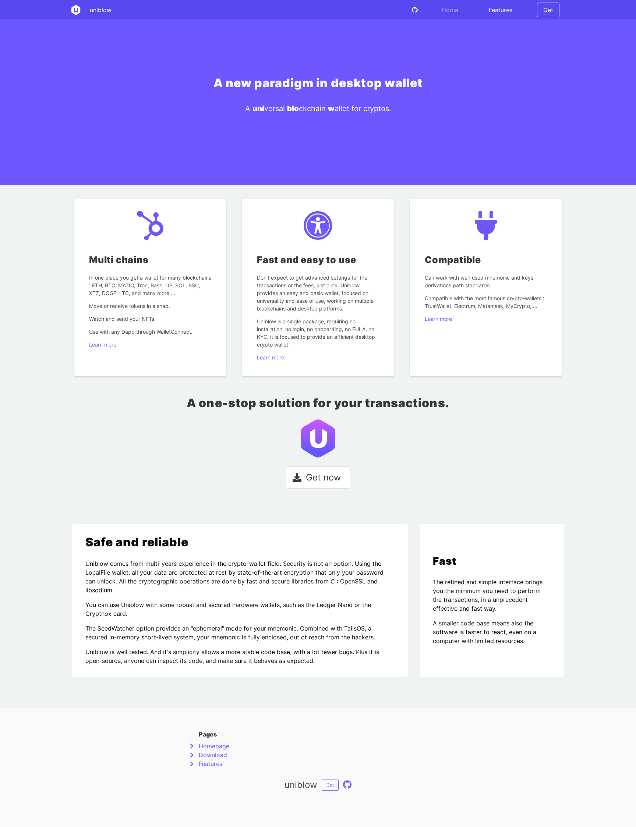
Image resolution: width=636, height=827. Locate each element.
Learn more (102, 344)
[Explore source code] (414, 9)
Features (500, 10)
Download (213, 755)
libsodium (98, 590)
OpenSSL (352, 581)
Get (548, 10)
